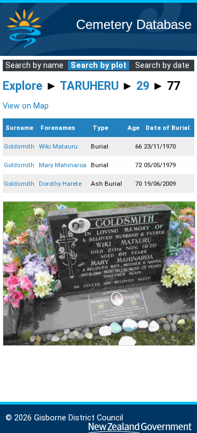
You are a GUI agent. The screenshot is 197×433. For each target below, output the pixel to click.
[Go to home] (24, 49)
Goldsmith (19, 146)
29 (142, 86)
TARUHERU (89, 86)
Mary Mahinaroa (62, 165)
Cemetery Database (134, 24)
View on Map (26, 106)
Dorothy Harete (60, 183)
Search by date (162, 65)
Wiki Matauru (58, 146)
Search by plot (98, 65)
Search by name (34, 65)
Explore (23, 86)
